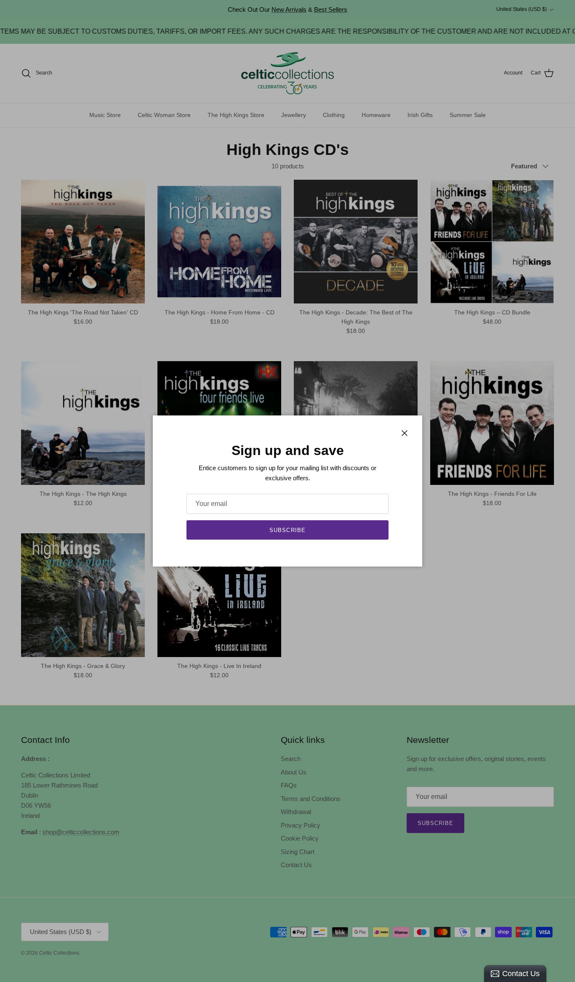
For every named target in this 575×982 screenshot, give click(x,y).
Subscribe (287, 530)
